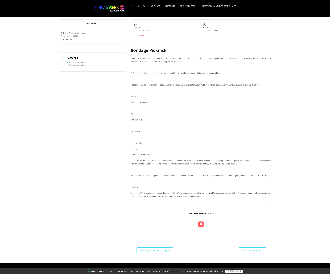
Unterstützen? (188, 6)
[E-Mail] (201, 224)
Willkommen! (139, 6)
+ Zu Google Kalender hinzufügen (155, 250)
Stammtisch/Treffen (77, 62)
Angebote (170, 6)
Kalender (155, 6)
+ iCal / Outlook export (252, 250)
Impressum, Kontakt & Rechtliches (219, 6)
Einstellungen (234, 271)
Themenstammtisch (77, 65)
